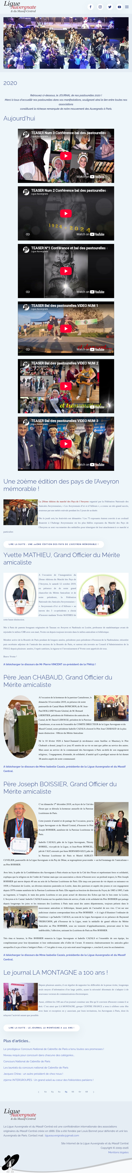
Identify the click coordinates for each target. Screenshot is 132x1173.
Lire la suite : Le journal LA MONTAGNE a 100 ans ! (41, 1028)
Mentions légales (118, 1152)
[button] (127, 7)
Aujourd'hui (19, 118)
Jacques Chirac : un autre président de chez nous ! (33, 1073)
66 (73, 1092)
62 (45, 1092)
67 (80, 1092)
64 (59, 1092)
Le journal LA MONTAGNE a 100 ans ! (55, 972)
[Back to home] (20, 7)
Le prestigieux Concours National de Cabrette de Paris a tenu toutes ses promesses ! (53, 1049)
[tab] (40, 64)
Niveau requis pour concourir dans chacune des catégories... (39, 1055)
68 (86, 1092)
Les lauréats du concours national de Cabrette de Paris (35, 1067)
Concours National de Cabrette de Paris (26, 1061)
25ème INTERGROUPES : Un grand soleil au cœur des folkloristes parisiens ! (48, 1080)
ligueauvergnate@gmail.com (62, 1135)
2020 (10, 82)
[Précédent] (38, 1091)
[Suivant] (93, 1091)
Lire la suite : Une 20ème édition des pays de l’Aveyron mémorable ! (54, 544)
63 (52, 1092)
